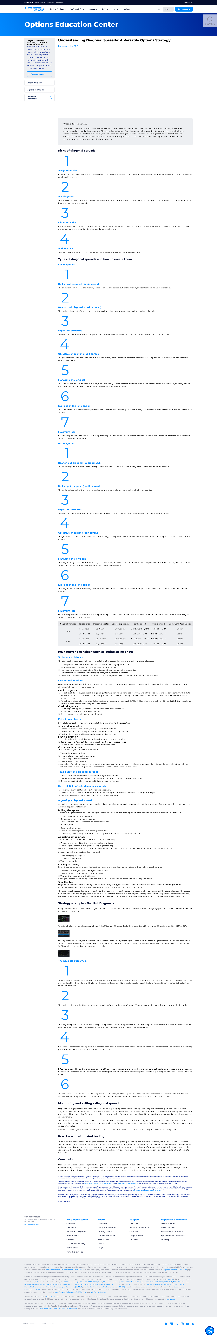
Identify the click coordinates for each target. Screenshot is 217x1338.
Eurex (85, 1292)
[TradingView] (193, 1324)
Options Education (106, 1236)
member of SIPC (52, 1296)
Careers (70, 1240)
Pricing (105, 9)
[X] (176, 1324)
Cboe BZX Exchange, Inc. (92, 1282)
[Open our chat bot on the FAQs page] (210, 1331)
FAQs (100, 1248)
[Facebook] (166, 1324)
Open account (184, 9)
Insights (127, 9)
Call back (134, 1240)
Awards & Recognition (76, 1231)
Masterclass (103, 1240)
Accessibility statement (172, 1231)
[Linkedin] (171, 1324)
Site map (165, 1240)
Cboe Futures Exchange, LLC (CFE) (68, 1292)
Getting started (105, 1231)
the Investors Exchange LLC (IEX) (159, 1282)
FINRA (170, 1279)
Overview (70, 1223)
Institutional (40, 2)
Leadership (71, 1227)
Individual (28, 2)
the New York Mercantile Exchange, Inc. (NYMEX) (105, 1287)
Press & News (72, 1236)
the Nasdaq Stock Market (63, 1284)
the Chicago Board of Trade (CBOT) (160, 1284)
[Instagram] (182, 1324)
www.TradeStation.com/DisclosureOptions (99, 1183)
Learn (116, 9)
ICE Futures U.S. (110, 1284)
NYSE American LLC (181, 1282)
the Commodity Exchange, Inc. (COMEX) (66, 1287)
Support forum (136, 1236)
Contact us (134, 1231)
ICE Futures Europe (98, 1292)
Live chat (134, 1223)
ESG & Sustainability (75, 1244)
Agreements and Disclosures (175, 1270)
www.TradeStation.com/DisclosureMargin (146, 1190)
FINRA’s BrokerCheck (31, 1224)
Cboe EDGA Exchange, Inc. (113, 1282)
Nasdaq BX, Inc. (46, 1284)
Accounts (93, 9)
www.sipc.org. (169, 1299)
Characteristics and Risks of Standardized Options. (65, 1270)
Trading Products (57, 9)
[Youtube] (187, 1324)
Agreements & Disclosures (173, 1236)
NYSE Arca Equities (32, 1284)
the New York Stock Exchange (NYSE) (88, 1284)
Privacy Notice (168, 1227)
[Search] (159, 9)
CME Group (128, 1284)
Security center (168, 1223)
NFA (36, 1282)
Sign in (168, 9)
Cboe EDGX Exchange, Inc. (135, 1282)
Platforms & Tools (77, 9)
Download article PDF (68, 46)
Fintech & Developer (55, 2)
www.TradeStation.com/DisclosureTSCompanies (58, 1309)
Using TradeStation (107, 1227)
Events (101, 1244)
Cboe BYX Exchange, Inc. (72, 1282)
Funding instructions (139, 1227)
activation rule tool (74, 1123)
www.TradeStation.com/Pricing (128, 1183)
